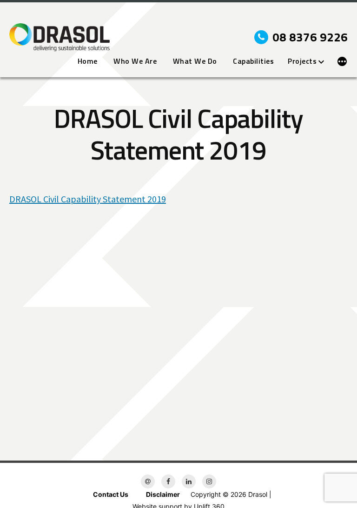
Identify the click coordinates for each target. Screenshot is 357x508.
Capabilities (253, 61)
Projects (302, 61)
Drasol (257, 494)
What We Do (195, 61)
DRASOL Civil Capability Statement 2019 (87, 199)
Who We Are (135, 61)
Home (88, 61)
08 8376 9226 (310, 37)
